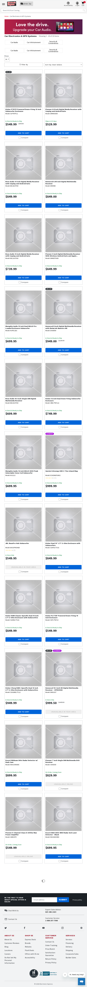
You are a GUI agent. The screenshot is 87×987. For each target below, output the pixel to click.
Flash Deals (29, 950)
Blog (6, 947)
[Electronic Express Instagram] (62, 927)
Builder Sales (71, 957)
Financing (70, 943)
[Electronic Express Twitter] (6, 927)
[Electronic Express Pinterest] (81, 927)
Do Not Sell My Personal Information (10, 960)
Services (69, 939)
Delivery (69, 947)
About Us (8, 939)
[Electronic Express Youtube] (43, 927)
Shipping (69, 950)
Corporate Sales (72, 954)
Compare (24, 137)
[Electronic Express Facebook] (24, 927)
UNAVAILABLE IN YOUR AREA (23, 567)
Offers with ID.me (32, 954)
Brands (27, 943)
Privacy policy (77, 900)
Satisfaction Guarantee (50, 953)
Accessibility (30, 957)
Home (6, 16)
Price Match (50, 949)
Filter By (24, 64)
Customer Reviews (12, 943)
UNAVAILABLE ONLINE (63, 784)
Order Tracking (51, 945)
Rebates (28, 947)
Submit (63, 899)
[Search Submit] (84, 10)
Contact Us (49, 942)
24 (6, 59)
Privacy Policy (50, 962)
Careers (8, 954)
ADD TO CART (23, 133)
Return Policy (50, 959)
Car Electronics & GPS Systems (21, 36)
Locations (8, 950)
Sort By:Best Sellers (53, 65)
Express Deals (30, 939)
